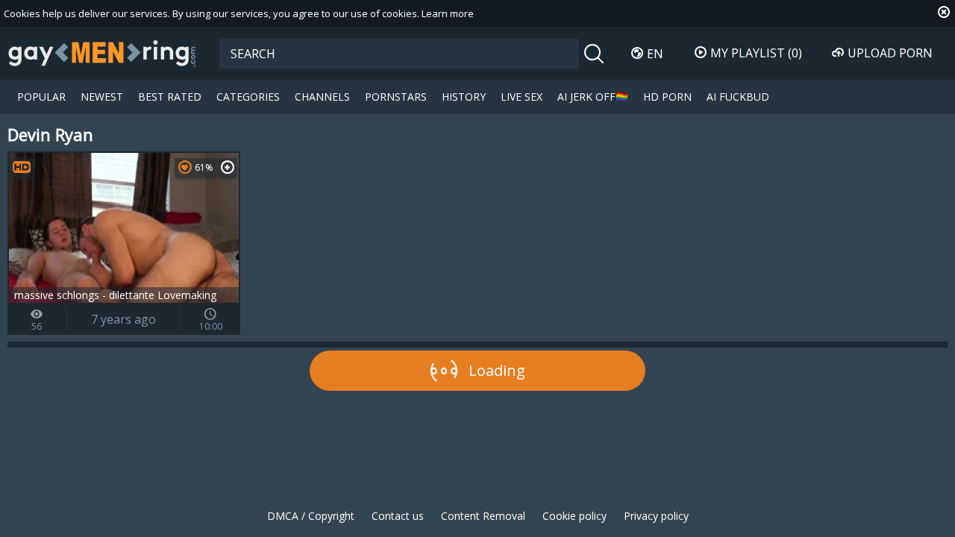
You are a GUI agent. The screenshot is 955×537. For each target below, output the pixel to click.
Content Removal (483, 516)
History (464, 97)
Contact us (398, 516)
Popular (41, 97)
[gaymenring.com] (102, 53)
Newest (102, 97)
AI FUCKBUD (738, 97)
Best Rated (169, 97)
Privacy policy (656, 516)
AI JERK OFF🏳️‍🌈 (592, 97)
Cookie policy (574, 516)
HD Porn (667, 97)
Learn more (448, 13)
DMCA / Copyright (310, 516)
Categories (248, 97)
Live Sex (521, 97)
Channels (322, 97)
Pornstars (396, 97)
